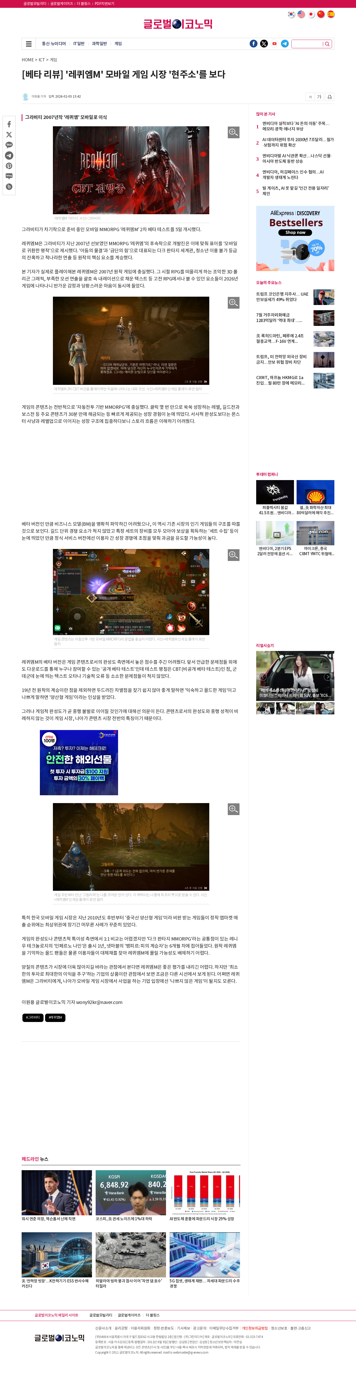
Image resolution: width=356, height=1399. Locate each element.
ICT (42, 60)
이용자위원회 (140, 1328)
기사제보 (183, 1328)
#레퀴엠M (55, 1018)
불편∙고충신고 (300, 1328)
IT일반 (79, 43)
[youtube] (274, 43)
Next (328, 677)
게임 (118, 43)
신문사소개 (103, 1328)
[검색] (327, 44)
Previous (263, 677)
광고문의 (199, 1328)
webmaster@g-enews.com (190, 1352)
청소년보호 (279, 1328)
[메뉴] (28, 44)
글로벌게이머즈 (61, 4)
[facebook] (253, 43)
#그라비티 (33, 1018)
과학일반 (99, 43)
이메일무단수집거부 (224, 1328)
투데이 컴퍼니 (267, 474)
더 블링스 (84, 4)
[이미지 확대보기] (234, 132)
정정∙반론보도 (164, 1328)
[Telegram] (285, 43)
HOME (28, 60)
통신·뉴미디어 (54, 43)
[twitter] (264, 43)
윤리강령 (121, 1328)
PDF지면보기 (104, 4)
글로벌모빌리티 (34, 4)
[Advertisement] (131, 469)
